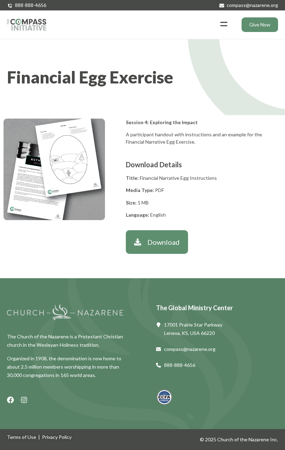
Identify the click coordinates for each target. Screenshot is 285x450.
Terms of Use (21, 437)
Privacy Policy (57, 437)
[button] (223, 25)
